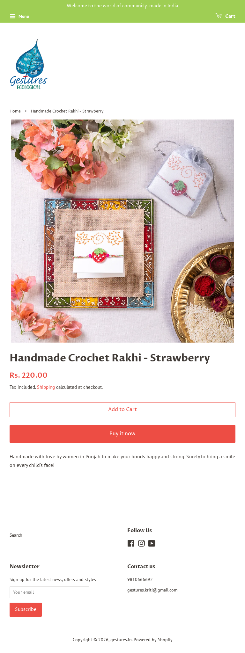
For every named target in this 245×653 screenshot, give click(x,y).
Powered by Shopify (153, 639)
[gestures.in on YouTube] (151, 545)
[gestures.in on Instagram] (141, 545)
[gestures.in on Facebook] (131, 545)
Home (15, 111)
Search (16, 535)
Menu (23, 16)
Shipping (46, 387)
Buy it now (122, 433)
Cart (229, 16)
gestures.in (121, 639)
